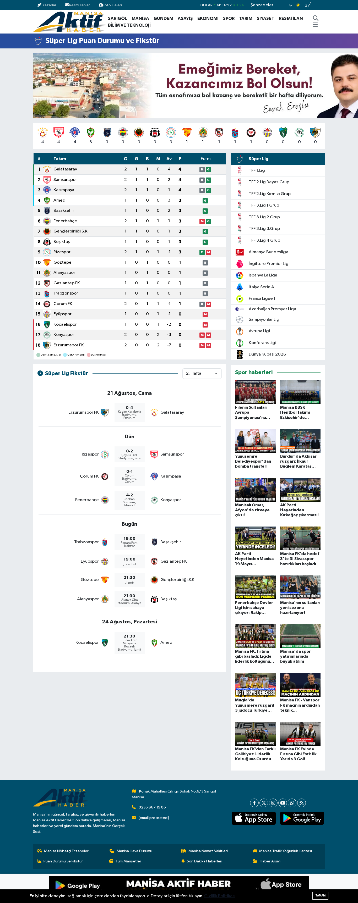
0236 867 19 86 (152, 807)
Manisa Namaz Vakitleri (208, 851)
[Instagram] (273, 803)
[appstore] (254, 818)
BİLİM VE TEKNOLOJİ (129, 25)
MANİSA (140, 18)
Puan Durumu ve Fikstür (63, 861)
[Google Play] (114, 888)
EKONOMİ (208, 18)
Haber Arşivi (270, 861)
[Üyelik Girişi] (323, 5)
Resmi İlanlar (79, 5)
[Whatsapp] (292, 803)
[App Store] (244, 888)
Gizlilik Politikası (219, 896)
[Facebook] (254, 803)
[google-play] (302, 818)
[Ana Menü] (315, 25)
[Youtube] (282, 803)
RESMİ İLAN (291, 18)
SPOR (229, 18)
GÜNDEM (163, 18)
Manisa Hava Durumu (134, 851)
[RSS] (301, 803)
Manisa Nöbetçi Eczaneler (66, 851)
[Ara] (316, 18)
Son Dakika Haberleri (204, 861)
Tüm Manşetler (128, 861)
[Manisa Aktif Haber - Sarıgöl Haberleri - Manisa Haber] (69, 21)
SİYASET (265, 18)
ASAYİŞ (185, 18)
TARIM (245, 18)
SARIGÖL (117, 18)
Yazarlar (49, 5)
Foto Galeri (112, 5)
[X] (263, 803)
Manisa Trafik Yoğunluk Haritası (285, 851)
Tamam (320, 895)
